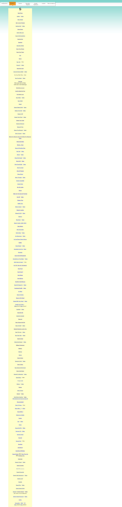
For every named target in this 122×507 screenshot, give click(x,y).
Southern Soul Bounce (20, 281)
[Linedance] (12, 4)
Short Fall (18, 161)
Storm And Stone (20, 371)
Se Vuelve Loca (20, 94)
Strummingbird (20, 402)
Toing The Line (24, 454)
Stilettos (20, 348)
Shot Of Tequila (20, 171)
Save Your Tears (20, 52)
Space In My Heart (20, 298)
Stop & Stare (20, 364)
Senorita (20, 81)
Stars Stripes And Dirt (20, 322)
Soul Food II (20, 272)
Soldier (20, 242)
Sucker (20, 418)
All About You (21, 455)
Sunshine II (20, 447)
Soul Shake (20, 275)
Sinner (20, 190)
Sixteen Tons (20, 200)
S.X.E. (20, 499)
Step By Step (20, 338)
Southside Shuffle (18, 288)
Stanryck (20, 319)
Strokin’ (18, 393)
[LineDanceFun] (4, 4)
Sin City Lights (20, 187)
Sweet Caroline (20, 465)
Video (22, 393)
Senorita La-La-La (20, 87)
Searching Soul (20, 68)
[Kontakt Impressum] (36, 4)
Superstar (20, 459)
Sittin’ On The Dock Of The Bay (20, 193)
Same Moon (20, 29)
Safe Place (20, 13)
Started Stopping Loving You (20, 329)
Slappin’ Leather (20, 210)
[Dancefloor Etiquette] (28, 4)
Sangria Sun (20, 39)
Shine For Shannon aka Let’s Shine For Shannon (20, 136)
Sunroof (20, 437)
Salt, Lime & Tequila (20, 22)
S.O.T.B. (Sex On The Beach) (20, 265)
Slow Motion (20, 226)
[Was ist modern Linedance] (51, 4)
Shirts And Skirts (20, 141)
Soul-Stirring (20, 278)
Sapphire (20, 42)
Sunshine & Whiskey (20, 450)
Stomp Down (20, 358)
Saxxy (20, 58)
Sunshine (20, 444)
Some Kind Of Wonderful (20, 255)
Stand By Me (20, 312)
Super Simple (15, 454)
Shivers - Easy (20, 144)
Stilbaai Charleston (20, 345)
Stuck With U (20, 411)
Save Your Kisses (20, 49)
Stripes (20, 387)
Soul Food (20, 268)
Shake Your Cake (20, 120)
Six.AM (18, 197)
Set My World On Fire (20, 91)
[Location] (44, 4)
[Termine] (20, 4)
